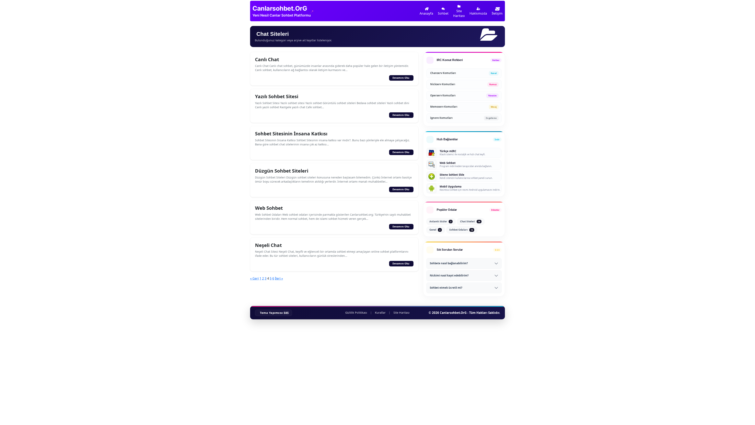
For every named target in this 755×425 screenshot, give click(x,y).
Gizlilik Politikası (356, 312)
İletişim (497, 13)
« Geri (254, 278)
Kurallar (380, 312)
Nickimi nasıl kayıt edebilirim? (449, 275)
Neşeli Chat (268, 245)
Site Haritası (459, 13)
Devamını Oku (400, 77)
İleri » (279, 278)
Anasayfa (426, 13)
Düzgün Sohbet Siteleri (281, 170)
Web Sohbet (269, 208)
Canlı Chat (267, 59)
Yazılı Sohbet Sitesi (276, 96)
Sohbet (443, 13)
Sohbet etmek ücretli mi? (446, 287)
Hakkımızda (478, 13)
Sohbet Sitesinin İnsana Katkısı (291, 133)
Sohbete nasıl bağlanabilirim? (449, 263)
